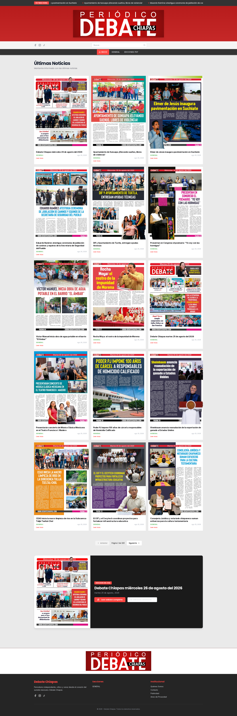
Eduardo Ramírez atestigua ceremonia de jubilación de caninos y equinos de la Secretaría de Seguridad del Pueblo (144, 3)
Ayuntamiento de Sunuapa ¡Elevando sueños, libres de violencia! (55, 3)
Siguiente (133, 543)
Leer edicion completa (111, 599)
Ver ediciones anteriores (140, 599)
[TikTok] (44, 45)
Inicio (104, 52)
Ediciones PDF (131, 52)
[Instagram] (40, 45)
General (116, 52)
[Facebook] (35, 45)
